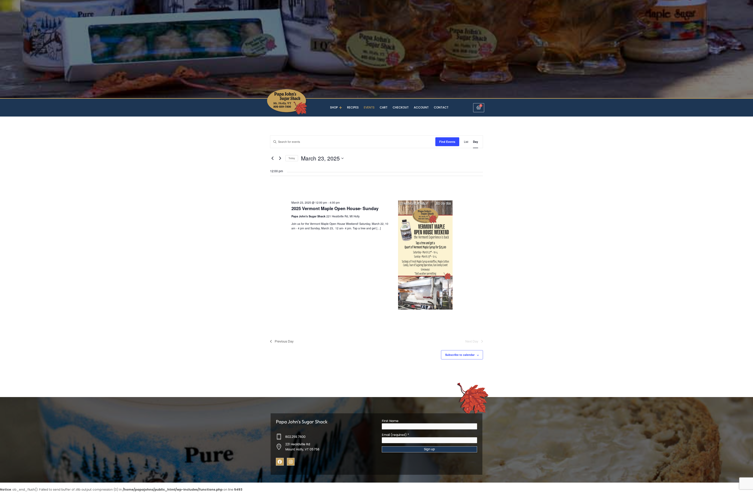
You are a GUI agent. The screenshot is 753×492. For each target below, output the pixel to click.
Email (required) (395, 435)
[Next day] (280, 158)
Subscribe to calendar (460, 355)
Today (291, 158)
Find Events (447, 142)
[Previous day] (272, 158)
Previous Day (284, 341)
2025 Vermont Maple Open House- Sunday (334, 208)
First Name (390, 421)
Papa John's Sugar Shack (301, 422)
